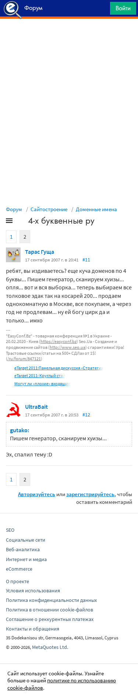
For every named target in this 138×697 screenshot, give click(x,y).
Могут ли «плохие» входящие (42, 383)
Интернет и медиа (26, 559)
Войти (123, 8)
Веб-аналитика (23, 549)
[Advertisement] (69, 37)
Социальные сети (25, 540)
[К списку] (21, 222)
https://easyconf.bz (58, 341)
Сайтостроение (49, 209)
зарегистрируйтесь (90, 494)
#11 (86, 259)
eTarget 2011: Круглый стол (40, 375)
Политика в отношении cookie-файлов (49, 609)
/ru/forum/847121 (24, 358)
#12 (86, 414)
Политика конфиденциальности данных (51, 600)
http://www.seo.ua (67, 347)
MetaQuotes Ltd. (50, 647)
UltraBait (36, 406)
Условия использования (33, 590)
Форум (14, 209)
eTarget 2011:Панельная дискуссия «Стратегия (58, 368)
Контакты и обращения (32, 628)
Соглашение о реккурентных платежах (49, 619)
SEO (10, 530)
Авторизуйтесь (36, 494)
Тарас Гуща (39, 251)
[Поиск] (102, 10)
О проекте (17, 581)
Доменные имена (96, 209)
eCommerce (19, 569)
